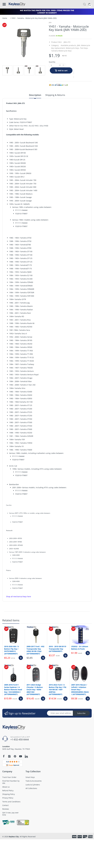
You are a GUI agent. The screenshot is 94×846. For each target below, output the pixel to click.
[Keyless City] (17, 4)
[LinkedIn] (26, 757)
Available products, (68, 45)
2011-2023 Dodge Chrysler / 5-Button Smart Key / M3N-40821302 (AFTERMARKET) (35, 689)
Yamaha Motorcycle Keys (61, 51)
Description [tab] (35, 95)
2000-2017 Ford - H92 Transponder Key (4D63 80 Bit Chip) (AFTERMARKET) (35, 650)
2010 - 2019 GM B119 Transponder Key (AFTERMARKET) (57, 648)
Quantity (52, 62)
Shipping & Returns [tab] (55, 95)
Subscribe (81, 713)
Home (4, 18)
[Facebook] (3, 756)
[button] (73, 71)
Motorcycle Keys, (73, 48)
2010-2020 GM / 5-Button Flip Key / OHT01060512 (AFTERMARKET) (11, 650)
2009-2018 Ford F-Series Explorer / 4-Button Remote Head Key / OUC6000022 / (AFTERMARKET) (13, 689)
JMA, (79, 45)
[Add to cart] (21, 658)
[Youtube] (20, 756)
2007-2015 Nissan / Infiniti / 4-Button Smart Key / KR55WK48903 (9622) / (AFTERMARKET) (80, 689)
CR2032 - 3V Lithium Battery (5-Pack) (79, 647)
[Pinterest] (15, 756)
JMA (50, 22)
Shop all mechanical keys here (18, 596)
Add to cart (62, 70)
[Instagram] (9, 756)
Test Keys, (84, 48)
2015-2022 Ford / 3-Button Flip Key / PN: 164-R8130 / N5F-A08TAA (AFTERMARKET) (57, 689)
